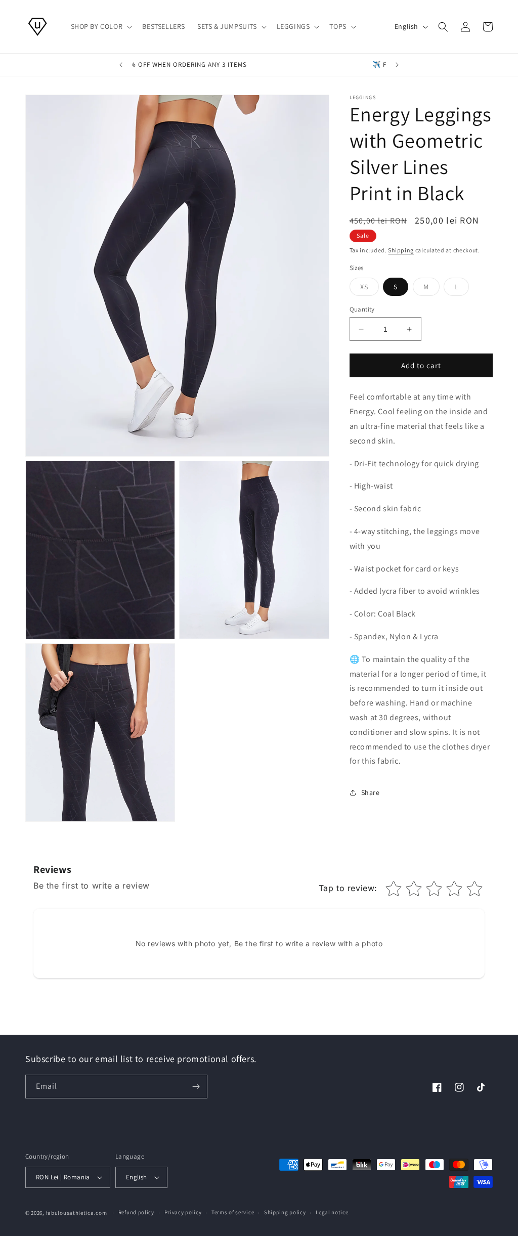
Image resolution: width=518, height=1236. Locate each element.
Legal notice (332, 1212)
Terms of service (232, 1212)
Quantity (362, 309)
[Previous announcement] (121, 65)
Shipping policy (285, 1212)
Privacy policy (183, 1212)
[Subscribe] (196, 1086)
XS (369, 289)
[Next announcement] (397, 65)
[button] (101, 26)
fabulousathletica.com (76, 1212)
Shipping (401, 250)
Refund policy (136, 1212)
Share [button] (370, 792)
